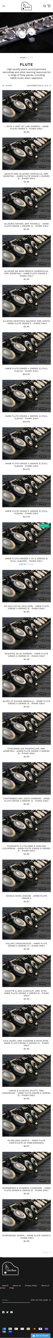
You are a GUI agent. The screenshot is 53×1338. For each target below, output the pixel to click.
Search (5, 1285)
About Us (17, 1285)
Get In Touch (41, 1336)
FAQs (11, 1288)
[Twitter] (7, 1312)
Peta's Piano (13, 1319)
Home (23, 58)
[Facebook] (3, 1312)
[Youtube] (11, 1312)
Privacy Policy (31, 1285)
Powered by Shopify (8, 1322)
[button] (45, 6)
